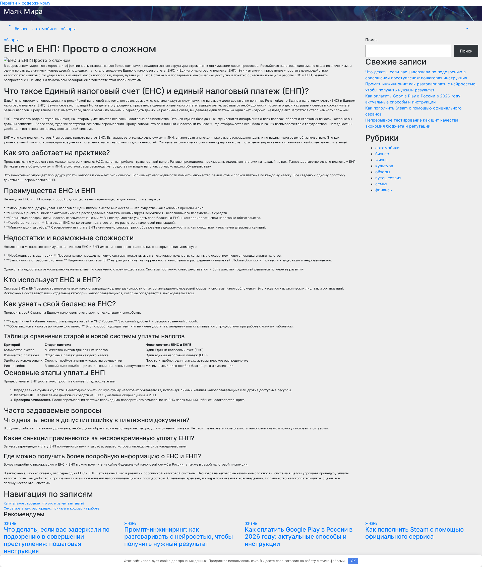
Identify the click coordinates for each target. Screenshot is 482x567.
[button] (9, 25)
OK (353, 561)
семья (381, 183)
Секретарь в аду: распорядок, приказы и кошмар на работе (51, 508)
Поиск (371, 39)
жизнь (381, 159)
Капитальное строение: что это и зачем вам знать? (44, 503)
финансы (384, 189)
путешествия (388, 177)
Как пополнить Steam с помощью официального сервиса (414, 533)
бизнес (21, 28)
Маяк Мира (23, 11)
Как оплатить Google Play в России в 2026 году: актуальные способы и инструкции (299, 537)
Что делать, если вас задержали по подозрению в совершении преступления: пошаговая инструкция (56, 540)
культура (384, 165)
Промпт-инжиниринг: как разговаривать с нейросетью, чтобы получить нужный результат (178, 537)
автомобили (44, 28)
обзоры (68, 28)
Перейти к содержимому (25, 3)
